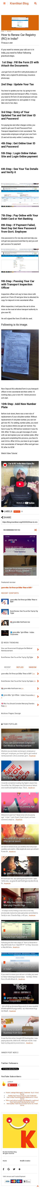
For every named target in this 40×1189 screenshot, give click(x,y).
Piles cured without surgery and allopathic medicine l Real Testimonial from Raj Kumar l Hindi (22, 1101)
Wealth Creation (25, 1161)
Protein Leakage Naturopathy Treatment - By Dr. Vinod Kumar (22, 1093)
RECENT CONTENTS (10, 593)
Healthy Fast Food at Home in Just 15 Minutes (22, 1096)
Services (9, 31)
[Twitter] (14, 1169)
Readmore (32, 756)
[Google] (9, 1169)
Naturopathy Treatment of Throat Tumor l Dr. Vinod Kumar (22, 1104)
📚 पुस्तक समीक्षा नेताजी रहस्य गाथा (20, 622)
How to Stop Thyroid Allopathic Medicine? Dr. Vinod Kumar (22, 1098)
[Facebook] (3, 1169)
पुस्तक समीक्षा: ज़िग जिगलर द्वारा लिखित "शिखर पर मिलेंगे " (16, 588)
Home (2, 31)
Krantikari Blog (19, 3)
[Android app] (20, 1169)
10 (4, 1026)
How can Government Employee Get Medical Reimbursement (18, 570)
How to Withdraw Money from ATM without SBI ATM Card (19, 549)
